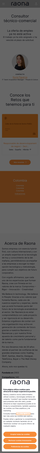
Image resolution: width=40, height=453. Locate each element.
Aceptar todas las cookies (20, 434)
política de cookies (23, 414)
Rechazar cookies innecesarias (20, 440)
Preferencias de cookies (20, 447)
